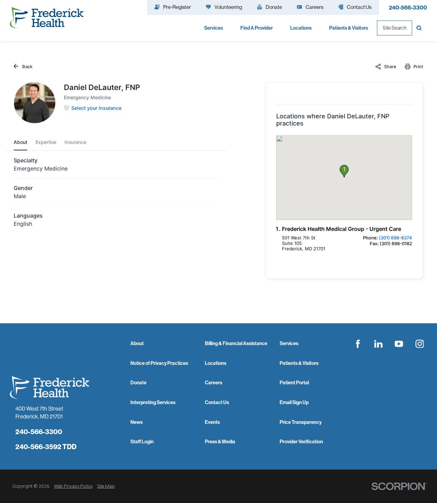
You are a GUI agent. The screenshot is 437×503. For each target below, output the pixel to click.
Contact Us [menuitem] (359, 7)
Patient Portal (294, 383)
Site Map (106, 486)
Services (289, 343)
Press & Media (220, 442)
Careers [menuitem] (314, 7)
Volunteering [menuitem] (228, 7)
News (136, 422)
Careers (213, 383)
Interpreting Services (152, 402)
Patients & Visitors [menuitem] (348, 28)
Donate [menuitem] (274, 7)
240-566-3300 (408, 7)
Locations (215, 363)
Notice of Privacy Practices (159, 363)
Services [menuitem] (213, 28)
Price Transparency (301, 422)
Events (212, 422)
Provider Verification (301, 442)
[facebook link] (357, 343)
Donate (138, 383)
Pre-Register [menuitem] (177, 7)
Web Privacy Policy (73, 486)
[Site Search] (419, 27)
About (137, 343)
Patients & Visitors (299, 363)
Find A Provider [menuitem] (256, 28)
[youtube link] (399, 343)
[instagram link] (419, 343)
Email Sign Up (294, 402)
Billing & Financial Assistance (236, 343)
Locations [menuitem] (301, 28)
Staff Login (142, 442)
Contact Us (217, 402)
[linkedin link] (378, 343)
